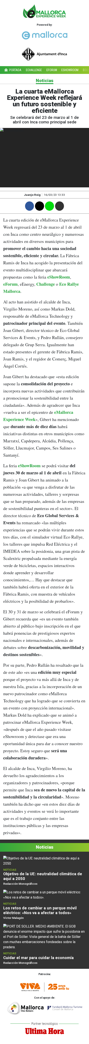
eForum (51, 70)
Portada (15, 70)
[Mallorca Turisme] (44, 1007)
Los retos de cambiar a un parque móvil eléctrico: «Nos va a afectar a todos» (40, 910)
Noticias (44, 80)
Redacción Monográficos (20, 883)
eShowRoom (58, 277)
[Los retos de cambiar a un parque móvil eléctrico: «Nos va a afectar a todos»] (44, 895)
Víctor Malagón (13, 918)
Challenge (45, 284)
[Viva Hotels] (44, 985)
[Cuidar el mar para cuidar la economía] (44, 936)
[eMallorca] (44, 34)
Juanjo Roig (32, 194)
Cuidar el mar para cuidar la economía (38, 957)
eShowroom (69, 70)
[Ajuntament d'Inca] (44, 52)
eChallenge (34, 70)
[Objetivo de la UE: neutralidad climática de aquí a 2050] (44, 861)
